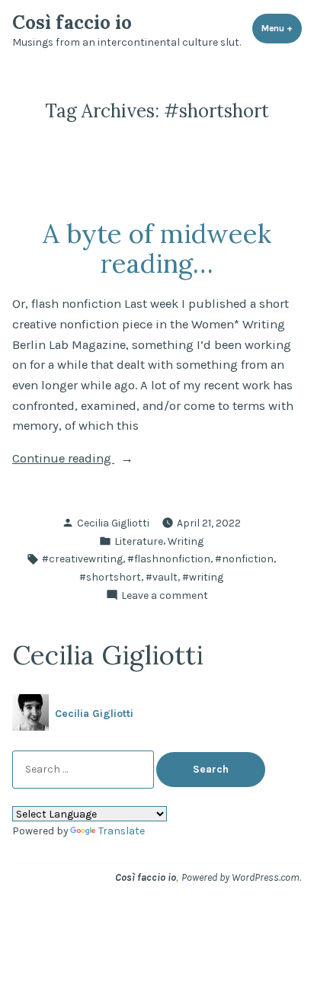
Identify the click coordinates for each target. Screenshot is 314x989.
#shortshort (110, 577)
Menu (281, 28)
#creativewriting (82, 558)
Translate (121, 830)
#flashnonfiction (168, 558)
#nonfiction (244, 558)
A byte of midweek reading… (157, 248)
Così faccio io (72, 22)
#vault (162, 577)
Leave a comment (164, 595)
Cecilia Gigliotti (113, 523)
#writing (202, 577)
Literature (138, 541)
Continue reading (91, 459)
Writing (185, 541)
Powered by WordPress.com (240, 877)
